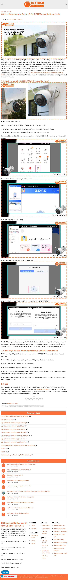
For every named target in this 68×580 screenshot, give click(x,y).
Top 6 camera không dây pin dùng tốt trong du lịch (20, 502)
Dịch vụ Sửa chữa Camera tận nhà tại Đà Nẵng (14, 416)
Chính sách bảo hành (59, 528)
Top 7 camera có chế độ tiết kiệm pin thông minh (20, 497)
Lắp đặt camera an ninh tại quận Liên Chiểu (13, 432)
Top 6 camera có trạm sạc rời (15, 475)
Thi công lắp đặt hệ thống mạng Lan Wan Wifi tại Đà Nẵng (18, 445)
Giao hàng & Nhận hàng (60, 531)
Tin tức (3, 448)
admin (20, 19)
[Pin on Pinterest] (38, 399)
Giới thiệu (33, 528)
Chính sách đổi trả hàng (60, 542)
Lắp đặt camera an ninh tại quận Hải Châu (13, 429)
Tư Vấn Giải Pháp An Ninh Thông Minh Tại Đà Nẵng (16, 455)
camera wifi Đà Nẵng (43, 389)
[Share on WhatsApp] (26, 399)
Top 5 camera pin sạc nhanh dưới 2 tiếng (18, 513)
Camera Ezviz (46, 528)
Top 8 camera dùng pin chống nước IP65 (18, 480)
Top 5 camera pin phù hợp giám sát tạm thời (19, 486)
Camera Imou (46, 526)
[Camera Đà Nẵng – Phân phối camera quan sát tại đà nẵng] (34, 4)
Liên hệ (33, 526)
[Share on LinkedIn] (41, 399)
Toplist (3, 451)
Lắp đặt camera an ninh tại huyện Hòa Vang (13, 423)
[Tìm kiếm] (66, 4)
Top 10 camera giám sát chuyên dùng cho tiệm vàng (21, 464)
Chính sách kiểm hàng (60, 545)
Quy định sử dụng (59, 539)
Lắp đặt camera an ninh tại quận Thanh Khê (13, 442)
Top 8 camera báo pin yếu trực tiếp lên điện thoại (20, 508)
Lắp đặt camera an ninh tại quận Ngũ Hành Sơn (14, 435)
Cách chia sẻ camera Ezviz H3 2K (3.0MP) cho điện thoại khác (26, 406)
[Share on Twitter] (32, 399)
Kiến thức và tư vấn (6, 11)
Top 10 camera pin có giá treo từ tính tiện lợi (19, 469)
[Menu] (2, 4)
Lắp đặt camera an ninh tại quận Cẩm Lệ (12, 426)
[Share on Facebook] (29, 399)
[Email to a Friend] (35, 399)
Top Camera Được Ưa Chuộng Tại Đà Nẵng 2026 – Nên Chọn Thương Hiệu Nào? (29, 491)
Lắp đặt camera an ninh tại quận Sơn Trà (12, 439)
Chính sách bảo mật (59, 526)
